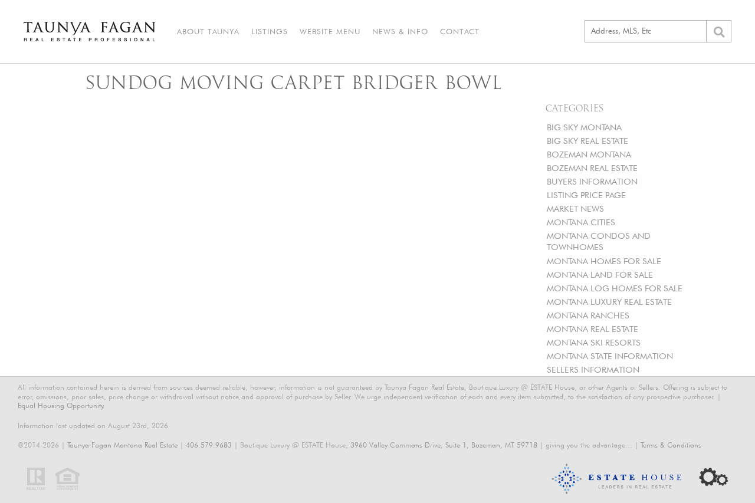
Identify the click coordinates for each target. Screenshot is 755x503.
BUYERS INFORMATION (592, 181)
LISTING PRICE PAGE (586, 195)
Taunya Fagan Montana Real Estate (122, 444)
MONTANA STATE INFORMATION (610, 356)
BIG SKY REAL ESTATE (587, 141)
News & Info (400, 31)
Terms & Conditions (671, 444)
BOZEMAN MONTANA (589, 154)
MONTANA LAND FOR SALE (600, 274)
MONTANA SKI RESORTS (594, 342)
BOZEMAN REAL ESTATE (592, 168)
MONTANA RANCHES (588, 315)
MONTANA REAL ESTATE (592, 329)
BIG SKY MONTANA (584, 127)
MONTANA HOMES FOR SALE (604, 261)
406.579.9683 (209, 444)
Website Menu (330, 31)
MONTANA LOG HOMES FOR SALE (614, 288)
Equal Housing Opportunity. (61, 405)
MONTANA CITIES (581, 222)
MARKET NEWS (575, 208)
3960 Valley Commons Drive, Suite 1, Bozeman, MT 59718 (443, 444)
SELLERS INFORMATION (593, 369)
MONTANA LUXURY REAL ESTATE (609, 302)
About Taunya (208, 31)
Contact (460, 31)
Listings (269, 31)
